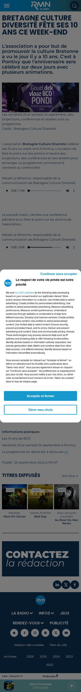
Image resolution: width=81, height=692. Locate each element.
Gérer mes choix (40, 409)
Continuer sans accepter (58, 273)
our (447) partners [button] (24, 292)
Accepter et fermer (40, 396)
